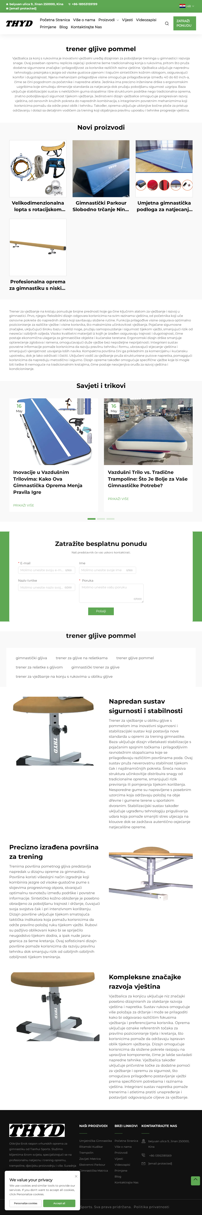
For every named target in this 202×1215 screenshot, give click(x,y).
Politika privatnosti (151, 1207)
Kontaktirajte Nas (86, 27)
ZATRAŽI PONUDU (184, 23)
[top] (195, 1180)
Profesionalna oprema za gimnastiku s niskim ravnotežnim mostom (37, 285)
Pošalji (101, 611)
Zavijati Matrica (90, 1159)
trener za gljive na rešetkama (82, 658)
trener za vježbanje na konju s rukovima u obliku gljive (64, 676)
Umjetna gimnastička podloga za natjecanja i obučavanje (164, 206)
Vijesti (127, 20)
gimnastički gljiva (31, 658)
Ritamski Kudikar (91, 1147)
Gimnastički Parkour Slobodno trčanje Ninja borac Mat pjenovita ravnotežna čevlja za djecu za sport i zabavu (101, 206)
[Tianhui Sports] (19, 23)
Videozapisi (146, 20)
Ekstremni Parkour (92, 1164)
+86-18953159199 (84, 4)
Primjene (48, 27)
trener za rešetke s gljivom (39, 667)
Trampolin (86, 1152)
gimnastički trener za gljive (95, 667)
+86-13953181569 (160, 1155)
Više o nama (84, 20)
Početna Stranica (55, 20)
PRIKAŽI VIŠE (23, 505)
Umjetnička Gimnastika (95, 1141)
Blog (63, 27)
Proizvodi (106, 20)
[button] (91, 519)
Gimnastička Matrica (93, 1170)
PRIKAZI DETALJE (38, 168)
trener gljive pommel (135, 658)
